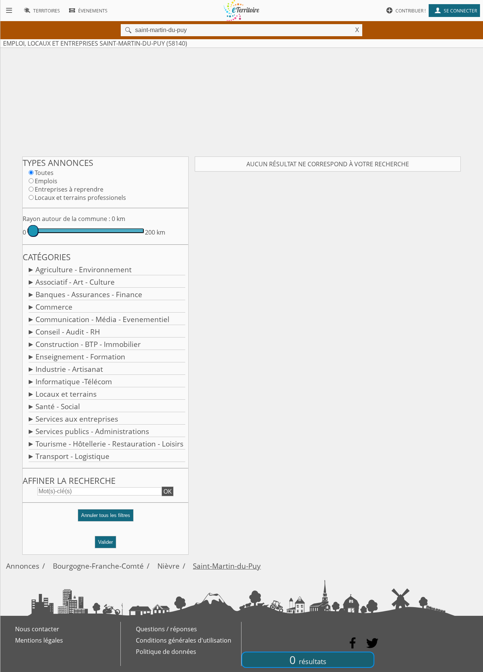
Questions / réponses (166, 629)
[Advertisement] (241, 100)
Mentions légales (39, 640)
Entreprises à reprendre (69, 189)
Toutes (44, 173)
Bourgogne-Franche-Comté (98, 566)
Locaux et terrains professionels (80, 197)
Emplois (46, 181)
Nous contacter (37, 629)
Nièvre (168, 566)
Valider (105, 542)
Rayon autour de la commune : (66, 219)
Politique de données (166, 651)
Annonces (22, 566)
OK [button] (167, 491)
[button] (105, 518)
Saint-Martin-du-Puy (227, 566)
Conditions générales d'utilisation (183, 640)
